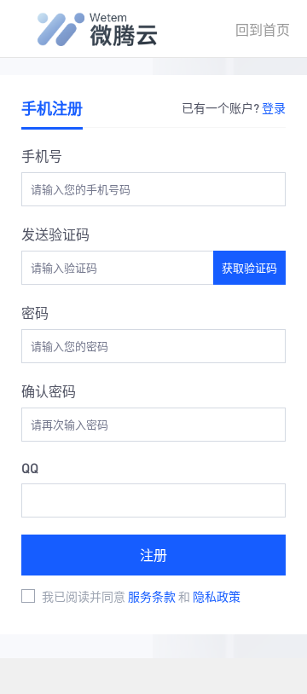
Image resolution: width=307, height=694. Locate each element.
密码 (35, 312)
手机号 (41, 156)
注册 (153, 555)
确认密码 (48, 391)
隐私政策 (216, 596)
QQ (29, 468)
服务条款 (153, 596)
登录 (274, 107)
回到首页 (262, 29)
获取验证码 (249, 267)
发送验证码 (55, 234)
